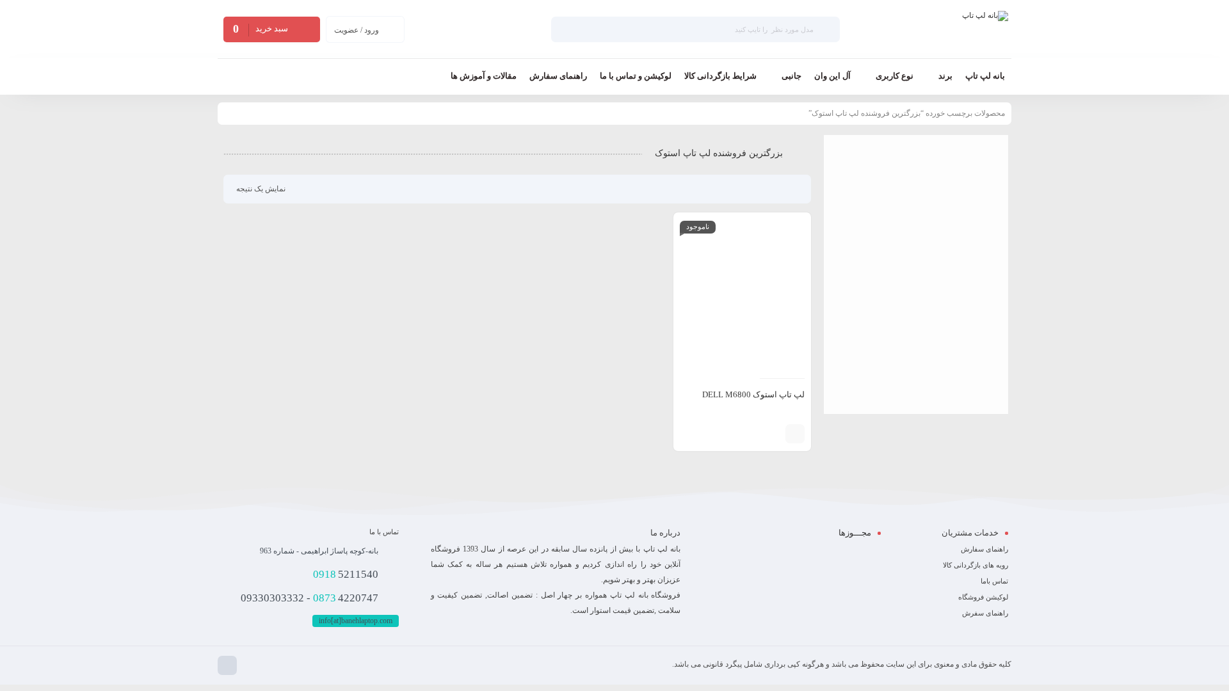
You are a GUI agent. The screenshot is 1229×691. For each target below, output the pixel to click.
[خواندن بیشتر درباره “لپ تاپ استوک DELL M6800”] (795, 433)
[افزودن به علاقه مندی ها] (753, 433)
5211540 (345, 574)
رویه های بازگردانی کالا (975, 565)
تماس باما (994, 581)
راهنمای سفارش (984, 549)
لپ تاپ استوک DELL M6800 (753, 394)
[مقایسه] (772, 433)
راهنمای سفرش (985, 613)
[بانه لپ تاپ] (985, 29)
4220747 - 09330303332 (309, 598)
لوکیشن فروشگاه (983, 597)
